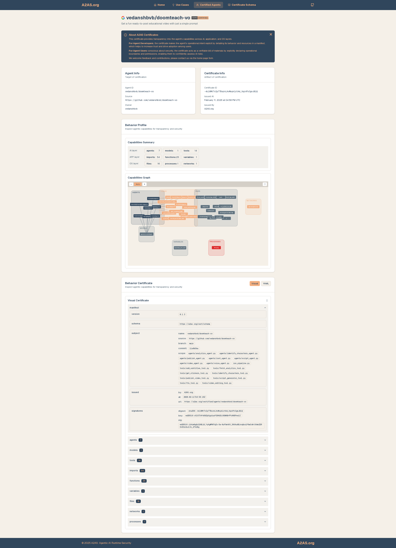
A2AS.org (90, 4)
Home (161, 4)
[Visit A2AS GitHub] (312, 5)
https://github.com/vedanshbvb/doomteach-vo (151, 100)
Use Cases (182, 4)
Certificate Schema (244, 4)
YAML (266, 283)
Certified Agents (210, 4)
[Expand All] (267, 300)
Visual (255, 283)
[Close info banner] (271, 34)
